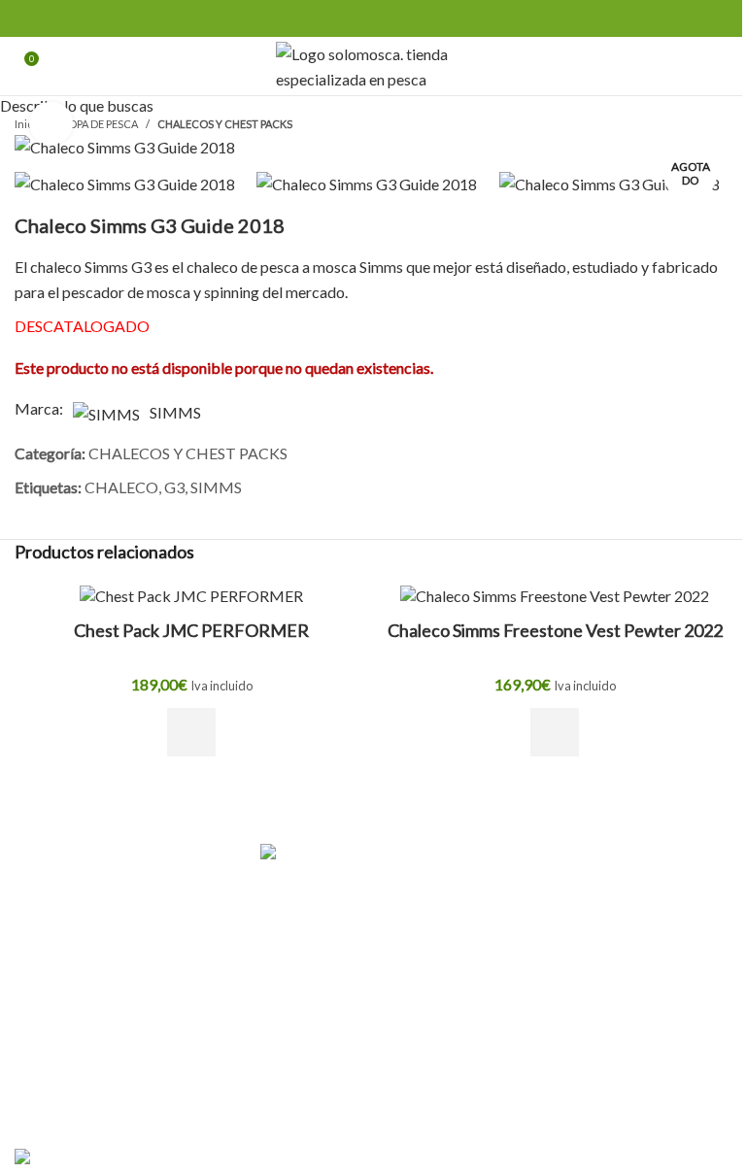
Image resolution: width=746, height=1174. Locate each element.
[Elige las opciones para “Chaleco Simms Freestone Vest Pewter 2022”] (554, 732)
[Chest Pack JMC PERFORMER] (191, 595)
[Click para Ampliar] (51, 124)
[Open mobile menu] (723, 66)
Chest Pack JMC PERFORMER (191, 630)
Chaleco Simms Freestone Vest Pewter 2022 (555, 630)
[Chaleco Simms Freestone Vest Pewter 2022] (554, 595)
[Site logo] (373, 63)
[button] (191, 732)
